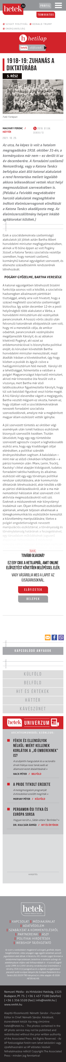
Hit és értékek (49, 824)
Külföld (40, 798)
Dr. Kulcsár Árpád (25, 824)
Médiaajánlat (44, 921)
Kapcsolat (20, 921)
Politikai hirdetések (33, 938)
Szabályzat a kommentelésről (33, 930)
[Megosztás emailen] (48, 637)
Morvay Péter (21, 798)
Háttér (7, 131)
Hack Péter (20, 773)
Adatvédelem (33, 926)
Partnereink (28, 934)
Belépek (33, 599)
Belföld (36, 773)
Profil (45, 5)
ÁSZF (45, 934)
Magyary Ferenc (13, 128)
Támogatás (46, 14)
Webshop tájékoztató (33, 943)
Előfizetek (33, 590)
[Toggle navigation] (58, 6)
